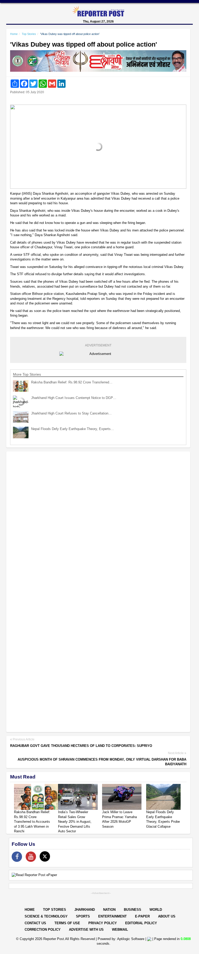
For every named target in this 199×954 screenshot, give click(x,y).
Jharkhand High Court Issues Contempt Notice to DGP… (73, 398)
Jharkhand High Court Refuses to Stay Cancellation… (71, 413)
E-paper (142, 916)
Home (14, 33)
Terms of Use (67, 923)
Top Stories (29, 33)
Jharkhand (84, 910)
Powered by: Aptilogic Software (121, 939)
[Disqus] (98, 522)
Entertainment (112, 916)
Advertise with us (86, 929)
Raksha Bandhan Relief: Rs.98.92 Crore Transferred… (71, 382)
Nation (109, 910)
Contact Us (35, 923)
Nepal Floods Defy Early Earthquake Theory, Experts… (72, 429)
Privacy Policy (102, 923)
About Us (166, 916)
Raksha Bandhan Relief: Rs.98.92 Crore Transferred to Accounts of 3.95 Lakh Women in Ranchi (32, 821)
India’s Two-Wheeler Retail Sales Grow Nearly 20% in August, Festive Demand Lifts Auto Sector (74, 821)
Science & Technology (46, 916)
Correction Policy (43, 929)
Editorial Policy (141, 923)
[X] (45, 856)
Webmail (120, 929)
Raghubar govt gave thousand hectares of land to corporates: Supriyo (81, 746)
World (156, 910)
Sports (83, 916)
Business (132, 910)
